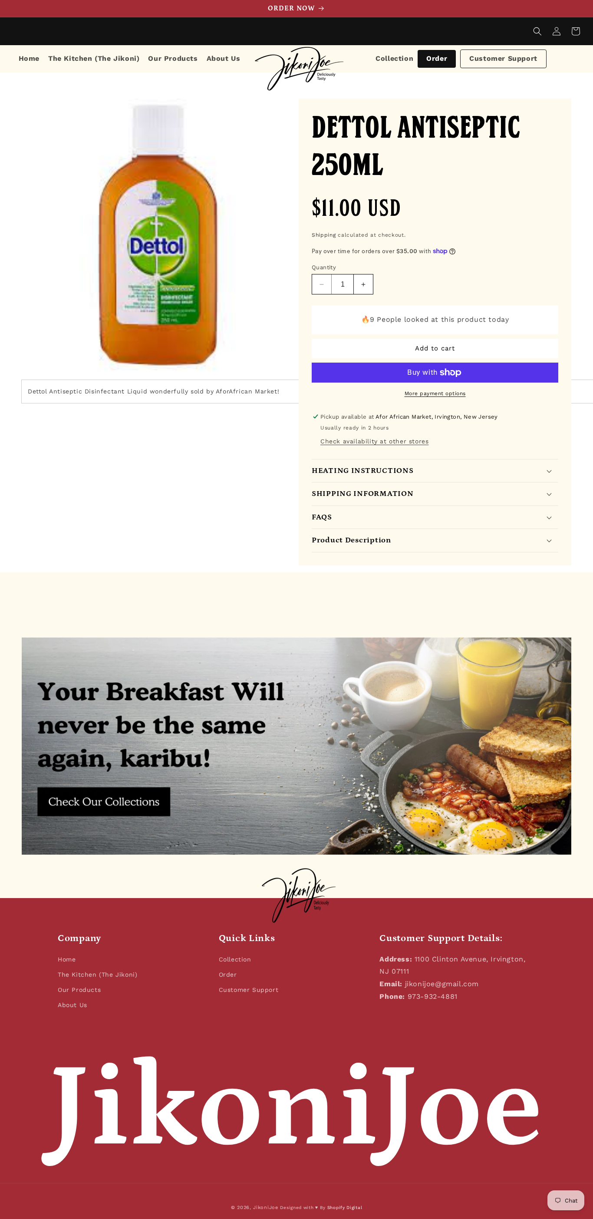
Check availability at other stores (374, 441)
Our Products (79, 989)
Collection (394, 58)
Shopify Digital (344, 1207)
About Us (72, 1005)
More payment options (435, 393)
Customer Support (503, 58)
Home (67, 959)
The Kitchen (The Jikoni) (97, 974)
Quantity (324, 267)
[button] (537, 31)
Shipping (324, 235)
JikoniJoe (265, 1207)
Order (436, 58)
